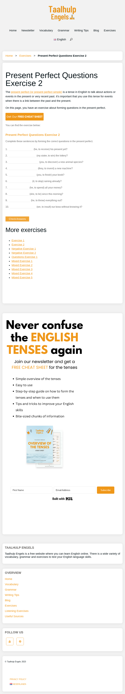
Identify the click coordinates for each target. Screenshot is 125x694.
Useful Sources (14, 616)
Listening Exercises (17, 611)
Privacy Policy (18, 679)
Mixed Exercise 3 (22, 269)
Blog (96, 30)
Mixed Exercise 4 (22, 273)
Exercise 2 (18, 244)
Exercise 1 (18, 240)
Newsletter (27, 30)
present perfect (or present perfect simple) (36, 92)
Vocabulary (46, 30)
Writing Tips (81, 30)
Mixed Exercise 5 (22, 277)
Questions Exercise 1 (25, 256)
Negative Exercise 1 (24, 248)
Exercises (110, 30)
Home (13, 30)
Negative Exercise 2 (24, 252)
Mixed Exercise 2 (22, 265)
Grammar (63, 30)
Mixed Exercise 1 (22, 261)
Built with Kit (62, 498)
